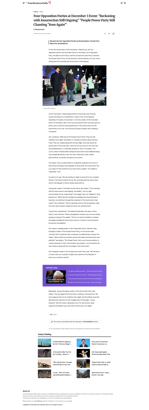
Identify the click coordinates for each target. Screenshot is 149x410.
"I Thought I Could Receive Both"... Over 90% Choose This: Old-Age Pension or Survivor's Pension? (85, 271)
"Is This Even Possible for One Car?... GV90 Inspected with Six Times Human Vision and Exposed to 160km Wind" (85, 275)
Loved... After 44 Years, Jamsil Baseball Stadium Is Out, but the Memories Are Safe (62, 374)
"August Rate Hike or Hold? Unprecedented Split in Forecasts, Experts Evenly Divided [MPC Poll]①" (101, 363)
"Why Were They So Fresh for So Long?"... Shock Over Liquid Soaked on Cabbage (85, 282)
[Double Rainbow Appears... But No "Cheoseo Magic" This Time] (44, 346)
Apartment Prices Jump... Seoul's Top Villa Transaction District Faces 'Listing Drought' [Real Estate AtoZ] (101, 374)
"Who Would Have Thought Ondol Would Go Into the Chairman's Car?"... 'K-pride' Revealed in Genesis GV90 (62, 363)
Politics (36, 11)
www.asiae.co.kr (47, 404)
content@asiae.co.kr (40, 401)
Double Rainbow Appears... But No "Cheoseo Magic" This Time (62, 343)
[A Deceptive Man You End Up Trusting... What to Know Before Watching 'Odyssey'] (44, 357)
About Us (26, 391)
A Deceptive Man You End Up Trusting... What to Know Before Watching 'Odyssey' (62, 353)
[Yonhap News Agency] (74, 85)
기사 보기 (52, 314)
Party (41, 11)
